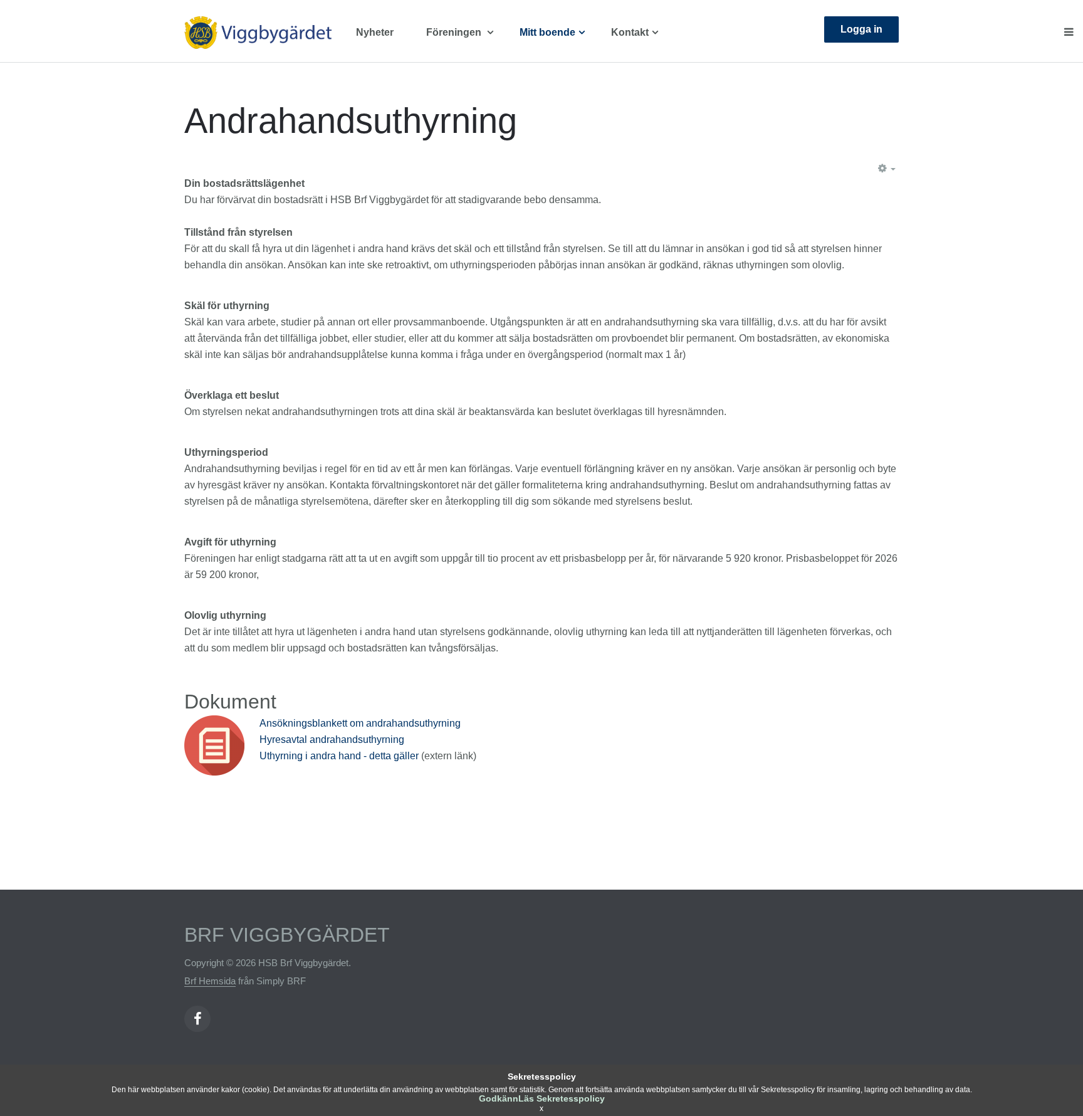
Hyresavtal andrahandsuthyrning (331, 739)
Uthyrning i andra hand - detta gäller (340, 755)
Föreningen (455, 32)
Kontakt (630, 32)
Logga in (861, 29)
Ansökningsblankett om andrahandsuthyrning (360, 723)
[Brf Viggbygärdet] (265, 32)
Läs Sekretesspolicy (561, 1098)
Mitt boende (547, 32)
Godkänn (498, 1098)
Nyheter (375, 32)
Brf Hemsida (210, 981)
